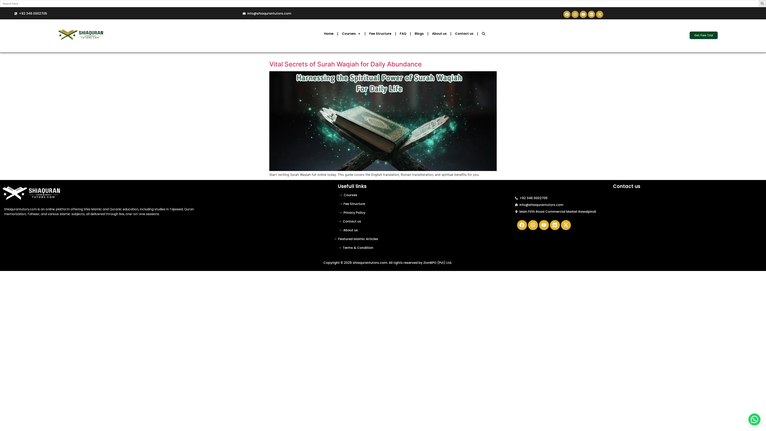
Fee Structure (380, 33)
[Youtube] (583, 14)
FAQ (403, 33)
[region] (52, 402)
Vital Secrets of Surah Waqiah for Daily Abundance (345, 64)
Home (329, 33)
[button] (484, 33)
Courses (349, 33)
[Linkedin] (591, 14)
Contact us (464, 33)
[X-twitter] (599, 14)
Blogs (419, 33)
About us (439, 33)
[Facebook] (567, 14)
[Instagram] (575, 14)
